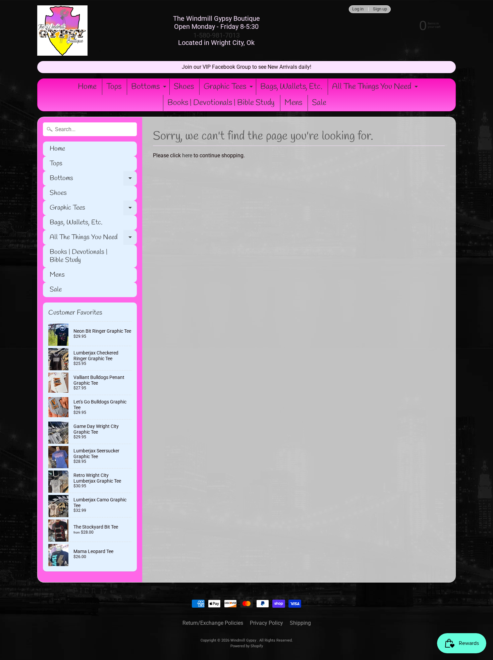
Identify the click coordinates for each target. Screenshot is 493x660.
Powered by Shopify (246, 646)
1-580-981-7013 (216, 35)
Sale (319, 103)
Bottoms (149, 88)
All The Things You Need (376, 88)
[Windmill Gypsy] (62, 30)
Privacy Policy (266, 623)
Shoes (184, 86)
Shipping (300, 623)
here (187, 155)
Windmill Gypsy (243, 640)
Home (87, 86)
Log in (358, 9)
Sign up (380, 9)
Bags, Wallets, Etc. (291, 86)
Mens (293, 103)
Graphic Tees (229, 88)
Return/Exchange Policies (212, 623)
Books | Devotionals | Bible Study (221, 103)
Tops (113, 86)
